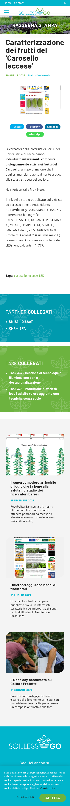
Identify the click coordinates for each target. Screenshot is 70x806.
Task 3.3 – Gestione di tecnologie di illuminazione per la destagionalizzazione (35, 377)
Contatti (19, 3)
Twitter (16, 126)
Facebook (34, 126)
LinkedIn (52, 126)
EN (64, 3)
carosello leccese (26, 276)
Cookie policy (47, 788)
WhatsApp (35, 134)
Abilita (52, 797)
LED (41, 276)
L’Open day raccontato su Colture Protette (31, 682)
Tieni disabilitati (25, 797)
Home (8, 3)
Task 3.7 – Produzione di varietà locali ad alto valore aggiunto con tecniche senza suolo (34, 393)
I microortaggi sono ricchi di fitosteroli (33, 587)
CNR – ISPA (17, 328)
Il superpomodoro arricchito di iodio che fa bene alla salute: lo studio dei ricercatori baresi (33, 488)
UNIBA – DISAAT (21, 322)
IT (60, 3)
